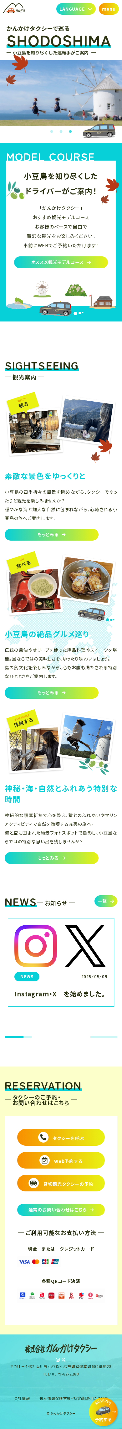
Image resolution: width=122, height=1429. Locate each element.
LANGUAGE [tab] (72, 9)
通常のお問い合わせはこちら (57, 1209)
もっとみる (48, 534)
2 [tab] (61, 132)
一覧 (102, 901)
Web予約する (68, 1161)
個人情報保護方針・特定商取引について (73, 1398)
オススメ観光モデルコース (57, 262)
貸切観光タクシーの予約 (67, 1184)
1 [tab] (51, 132)
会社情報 (22, 1398)
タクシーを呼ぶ (68, 1138)
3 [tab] (70, 132)
